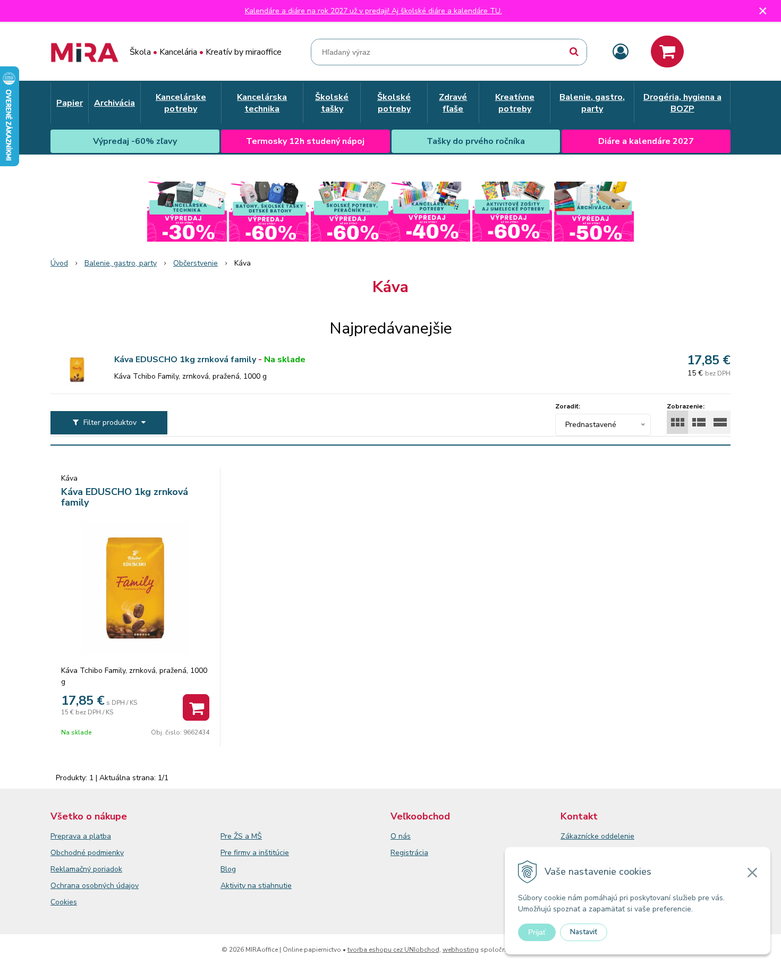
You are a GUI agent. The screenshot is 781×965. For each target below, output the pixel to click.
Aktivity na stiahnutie (256, 886)
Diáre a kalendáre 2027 (646, 141)
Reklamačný (71, 869)
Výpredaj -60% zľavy (135, 141)
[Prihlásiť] (621, 52)
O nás (400, 836)
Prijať (537, 932)
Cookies (63, 902)
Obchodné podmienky (87, 853)
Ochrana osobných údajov (94, 886)
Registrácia (409, 853)
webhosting (461, 949)
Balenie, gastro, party (120, 263)
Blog (228, 869)
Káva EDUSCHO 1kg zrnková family (185, 359)
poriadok (107, 869)
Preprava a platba (80, 836)
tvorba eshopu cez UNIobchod (393, 949)
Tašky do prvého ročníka (476, 141)
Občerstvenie (195, 263)
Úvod (59, 263)
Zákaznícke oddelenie (597, 836)
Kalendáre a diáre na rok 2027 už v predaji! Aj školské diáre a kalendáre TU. (373, 11)
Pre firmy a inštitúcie (254, 853)
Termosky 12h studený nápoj (305, 141)
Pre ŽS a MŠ (241, 836)
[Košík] (667, 51)
